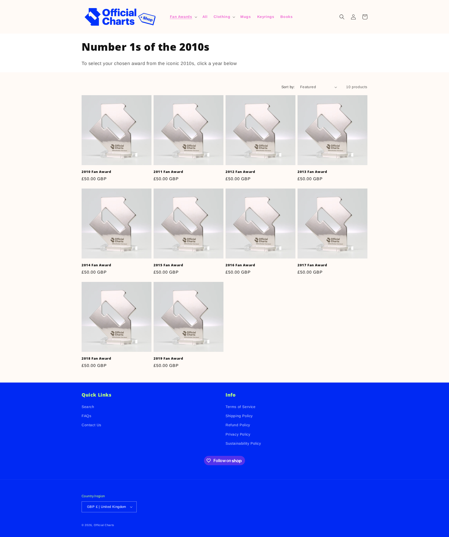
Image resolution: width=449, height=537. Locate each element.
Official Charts (104, 525)
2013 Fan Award (312, 172)
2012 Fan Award (240, 172)
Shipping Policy (239, 416)
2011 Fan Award (168, 172)
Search (88, 407)
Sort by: (288, 87)
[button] (183, 16)
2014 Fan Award (96, 265)
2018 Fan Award (96, 358)
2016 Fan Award (240, 265)
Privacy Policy (238, 434)
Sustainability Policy (243, 443)
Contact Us (91, 425)
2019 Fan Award (168, 358)
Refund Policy (238, 425)
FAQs (86, 416)
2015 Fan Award (168, 265)
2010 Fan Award (96, 172)
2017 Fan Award (312, 265)
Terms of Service (241, 407)
